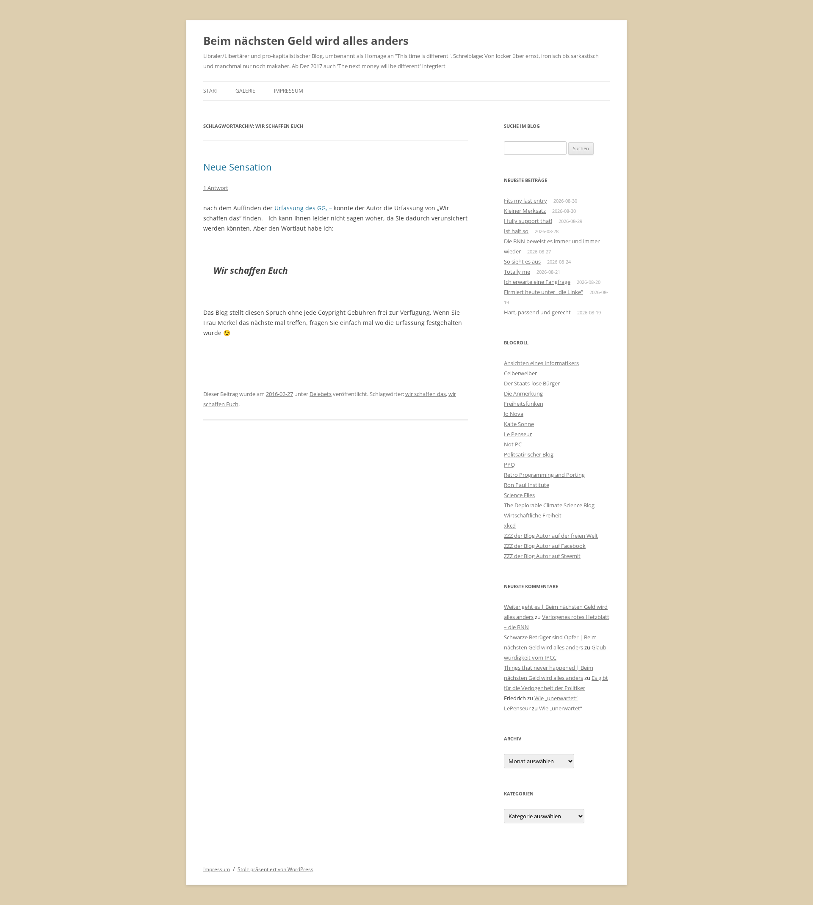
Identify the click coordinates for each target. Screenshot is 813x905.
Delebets (321, 394)
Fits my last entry (525, 200)
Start (210, 90)
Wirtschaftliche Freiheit (532, 515)
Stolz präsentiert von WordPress (275, 869)
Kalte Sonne (519, 424)
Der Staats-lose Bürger (532, 383)
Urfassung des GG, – (303, 208)
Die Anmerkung (523, 393)
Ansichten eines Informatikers (541, 363)
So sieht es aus (522, 261)
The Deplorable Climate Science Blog (549, 505)
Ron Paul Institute (526, 485)
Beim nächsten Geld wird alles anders (306, 40)
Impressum (288, 90)
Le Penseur (518, 434)
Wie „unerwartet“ (556, 698)
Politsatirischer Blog (528, 454)
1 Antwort (215, 188)
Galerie (245, 90)
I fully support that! (528, 221)
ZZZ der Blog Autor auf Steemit (542, 556)
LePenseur (517, 708)
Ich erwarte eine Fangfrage (537, 282)
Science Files (519, 495)
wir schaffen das (425, 394)
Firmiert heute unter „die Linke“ (543, 292)
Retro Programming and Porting (544, 475)
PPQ (509, 464)
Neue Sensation (237, 166)
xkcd (510, 525)
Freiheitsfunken (523, 403)
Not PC (513, 444)
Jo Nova (513, 414)
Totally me (517, 271)
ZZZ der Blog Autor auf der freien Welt (551, 535)
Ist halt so (516, 231)
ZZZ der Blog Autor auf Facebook (545, 546)
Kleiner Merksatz (525, 211)
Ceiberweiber (520, 373)
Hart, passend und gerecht (537, 312)
